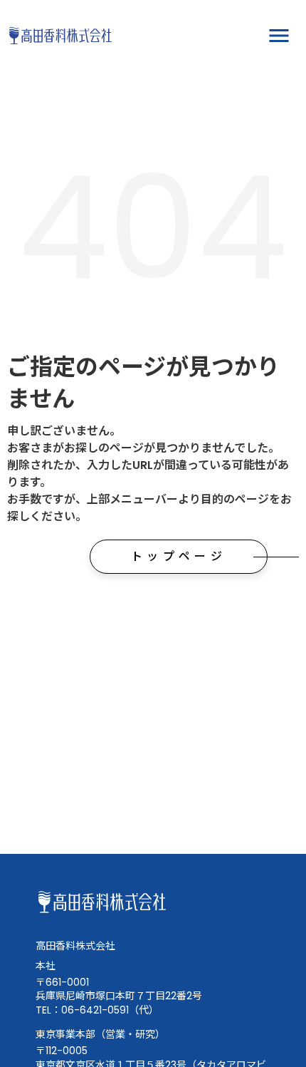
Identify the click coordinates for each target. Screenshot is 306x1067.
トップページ (178, 556)
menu (279, 35)
